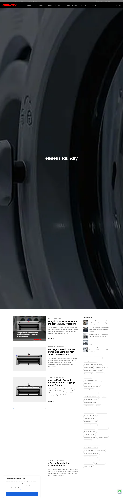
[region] (21, 487)
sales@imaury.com (35, 1)
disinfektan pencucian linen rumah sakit (93, 370)
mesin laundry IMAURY (89, 418)
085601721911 (20, 1)
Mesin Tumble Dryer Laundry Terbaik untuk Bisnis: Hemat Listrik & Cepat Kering (99, 322)
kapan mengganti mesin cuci (90, 393)
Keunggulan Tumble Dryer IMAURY (92, 396)
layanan (98, 406)
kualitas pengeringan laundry (90, 402)
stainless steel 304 (88, 463)
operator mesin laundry (89, 428)
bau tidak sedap (97, 358)
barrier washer (87, 358)
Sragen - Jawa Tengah (105, 1)
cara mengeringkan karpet (90, 361)
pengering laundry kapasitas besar (92, 444)
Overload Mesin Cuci (102, 428)
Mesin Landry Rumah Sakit (90, 415)
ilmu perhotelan (87, 383)
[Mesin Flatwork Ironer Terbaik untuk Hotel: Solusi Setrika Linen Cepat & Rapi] (85, 349)
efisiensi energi (99, 374)
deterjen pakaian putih (101, 367)
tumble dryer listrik (88, 466)
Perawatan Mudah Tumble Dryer (91, 453)
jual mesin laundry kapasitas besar (92, 386)
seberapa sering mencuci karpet (91, 460)
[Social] (119, 5)
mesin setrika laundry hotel (90, 425)
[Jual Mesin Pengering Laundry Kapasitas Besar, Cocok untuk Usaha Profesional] (85, 329)
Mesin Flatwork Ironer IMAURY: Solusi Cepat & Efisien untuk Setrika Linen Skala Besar (99, 342)
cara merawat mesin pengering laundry (93, 364)
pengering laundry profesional (91, 447)
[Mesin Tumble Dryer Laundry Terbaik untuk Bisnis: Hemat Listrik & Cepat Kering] (85, 322)
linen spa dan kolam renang (90, 409)
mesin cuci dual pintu (89, 412)
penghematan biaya (88, 450)
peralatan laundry (101, 450)
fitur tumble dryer (88, 377)
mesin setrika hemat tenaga (90, 421)
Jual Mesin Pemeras (88, 390)
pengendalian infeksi (103, 437)
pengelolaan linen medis (89, 437)
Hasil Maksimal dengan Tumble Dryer (92, 380)
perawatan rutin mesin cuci (90, 457)
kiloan (104, 396)
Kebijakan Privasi (19, 490)
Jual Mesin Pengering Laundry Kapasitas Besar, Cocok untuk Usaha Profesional (99, 329)
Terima (22, 494)
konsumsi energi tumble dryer (90, 399)
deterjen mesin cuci (88, 367)
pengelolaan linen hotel (89, 434)
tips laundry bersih (100, 463)
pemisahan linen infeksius (90, 431)
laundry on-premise (88, 406)
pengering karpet (88, 441)
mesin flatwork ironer (102, 412)
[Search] (115, 5)
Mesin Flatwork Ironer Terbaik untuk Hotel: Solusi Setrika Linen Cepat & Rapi (99, 349)
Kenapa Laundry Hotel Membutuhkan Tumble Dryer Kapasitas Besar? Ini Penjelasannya (98, 335)
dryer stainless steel (88, 374)
